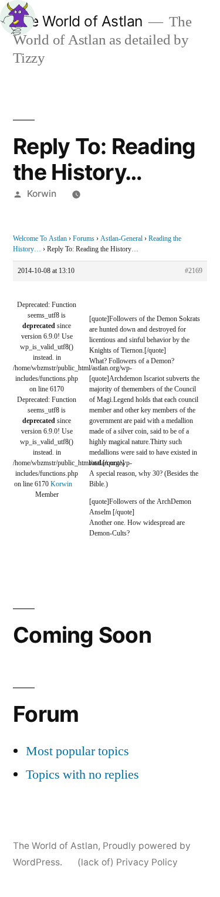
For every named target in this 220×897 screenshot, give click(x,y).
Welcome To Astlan (40, 238)
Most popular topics (77, 751)
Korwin (41, 193)
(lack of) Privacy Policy (127, 862)
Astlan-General (121, 238)
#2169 (193, 271)
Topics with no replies (82, 774)
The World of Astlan (78, 21)
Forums (83, 238)
